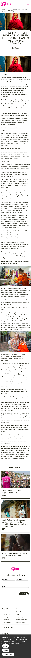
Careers (18, 614)
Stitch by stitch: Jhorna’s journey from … (20, 10)
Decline (5, 650)
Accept (5, 646)
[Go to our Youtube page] (9, 628)
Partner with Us (6, 614)
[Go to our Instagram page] (6, 628)
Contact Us (19, 612)
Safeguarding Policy (21, 617)
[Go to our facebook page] (4, 628)
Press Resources (6, 622)
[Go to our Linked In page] (12, 628)
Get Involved (5, 612)
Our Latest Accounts (21, 622)
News (10, 10)
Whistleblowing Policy (21, 619)
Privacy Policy (5, 619)
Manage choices (8, 654)
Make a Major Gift (6, 617)
